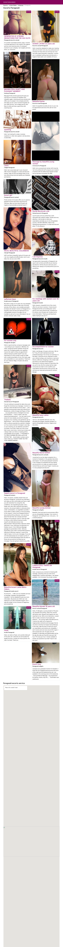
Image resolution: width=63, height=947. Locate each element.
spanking (7, 130)
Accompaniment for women (43, 347)
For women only (10, 340)
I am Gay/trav (37, 257)
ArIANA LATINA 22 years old (43, 44)
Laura (6, 165)
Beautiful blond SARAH (41, 453)
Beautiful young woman (41, 508)
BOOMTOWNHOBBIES (9, 2)
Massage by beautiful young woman (43, 163)
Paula (6, 630)
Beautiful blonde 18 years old (43, 606)
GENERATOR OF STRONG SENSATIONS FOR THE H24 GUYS (17, 37)
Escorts (5, 5)
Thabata (7, 400)
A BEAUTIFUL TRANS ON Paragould (42, 566)
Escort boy (36, 664)
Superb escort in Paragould (14, 493)
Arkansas (20, 5)
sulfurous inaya (10, 299)
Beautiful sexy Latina (40, 415)
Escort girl (8, 195)
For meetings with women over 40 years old (45, 300)
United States (13, 5)
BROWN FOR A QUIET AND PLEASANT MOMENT (14, 90)
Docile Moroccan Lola (40, 211)
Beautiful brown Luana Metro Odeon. (15, 588)
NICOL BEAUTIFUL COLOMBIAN (16, 251)
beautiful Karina (38, 101)
